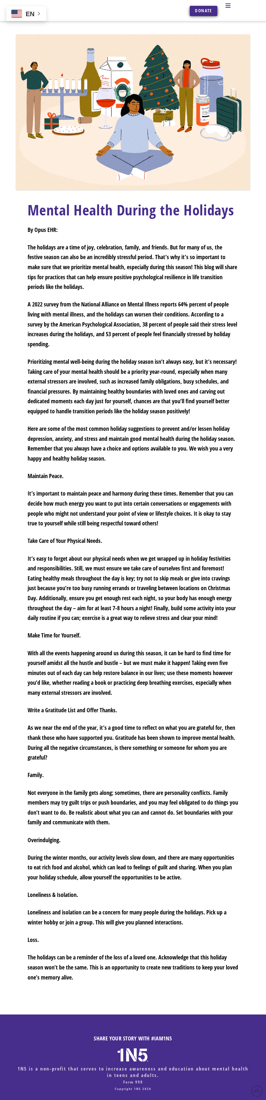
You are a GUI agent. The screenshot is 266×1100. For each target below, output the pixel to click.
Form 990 (133, 1082)
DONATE (203, 10)
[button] (236, 5)
